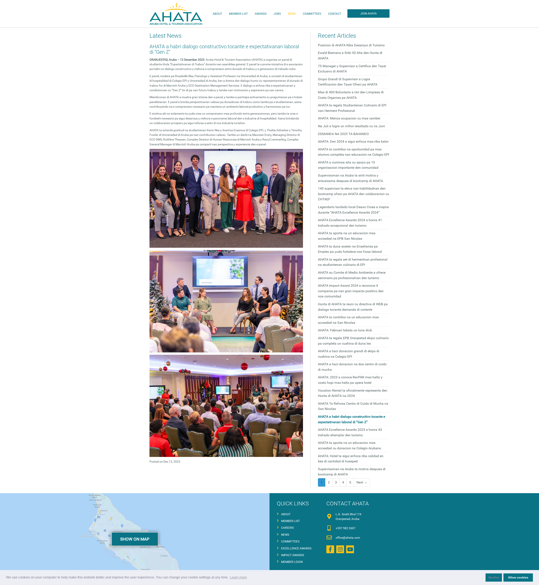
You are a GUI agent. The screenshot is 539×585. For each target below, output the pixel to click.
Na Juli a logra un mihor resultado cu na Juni (351, 126)
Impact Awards (292, 555)
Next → (361, 482)
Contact (334, 13)
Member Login (292, 562)
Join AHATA (368, 13)
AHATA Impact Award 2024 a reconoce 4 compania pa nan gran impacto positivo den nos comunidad (351, 291)
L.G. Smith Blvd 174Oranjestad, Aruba (348, 517)
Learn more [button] (238, 577)
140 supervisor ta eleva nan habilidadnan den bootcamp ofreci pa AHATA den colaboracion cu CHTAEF (353, 193)
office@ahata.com (348, 537)
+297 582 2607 (345, 528)
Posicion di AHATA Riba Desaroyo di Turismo (351, 45)
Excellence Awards (296, 548)
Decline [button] (493, 577)
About (286, 514)
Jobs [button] (277, 13)
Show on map (134, 539)
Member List (238, 13)
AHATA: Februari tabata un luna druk (345, 330)
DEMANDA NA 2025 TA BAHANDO (343, 134)
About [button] (217, 13)
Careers (287, 527)
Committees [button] (312, 13)
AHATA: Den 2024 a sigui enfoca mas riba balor (353, 141)
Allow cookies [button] (518, 577)
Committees (290, 541)
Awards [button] (261, 13)
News (292, 13)
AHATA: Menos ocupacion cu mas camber (349, 118)
